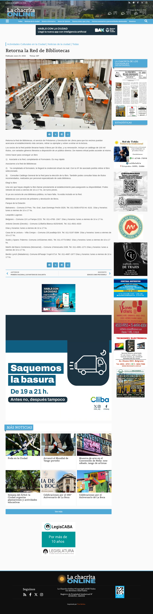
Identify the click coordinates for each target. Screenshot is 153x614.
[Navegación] (7, 21)
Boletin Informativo (49, 21)
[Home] (76, 578)
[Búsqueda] (146, 21)
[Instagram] (146, 3)
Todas (20, 21)
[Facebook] (138, 3)
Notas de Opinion (64, 21)
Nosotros (132, 21)
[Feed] (129, 3)
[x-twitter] (142, 3)
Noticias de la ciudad (32, 21)
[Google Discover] (134, 3)
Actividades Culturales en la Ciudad (26, 44)
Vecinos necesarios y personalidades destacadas (109, 21)
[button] (49, 134)
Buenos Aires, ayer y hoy (81, 21)
